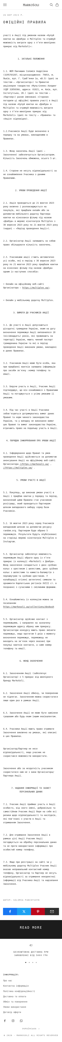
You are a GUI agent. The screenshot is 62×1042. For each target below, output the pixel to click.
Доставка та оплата (14, 996)
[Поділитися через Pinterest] (38, 911)
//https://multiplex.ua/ (17, 467)
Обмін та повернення (15, 1001)
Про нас (7, 980)
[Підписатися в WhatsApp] (21, 1020)
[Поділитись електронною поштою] (52, 911)
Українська (29, 1029)
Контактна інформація (16, 986)
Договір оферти (12, 1012)
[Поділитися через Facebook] (10, 911)
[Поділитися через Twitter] (24, 911)
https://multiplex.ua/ (35, 287)
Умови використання (14, 1007)
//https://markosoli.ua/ (34, 464)
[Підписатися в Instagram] (13, 1020)
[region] (31, 950)
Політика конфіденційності (19, 991)
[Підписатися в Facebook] (4, 1020)
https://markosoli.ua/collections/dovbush (28, 606)
